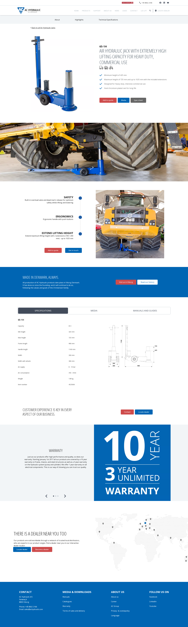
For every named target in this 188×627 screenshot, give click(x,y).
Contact (134, 11)
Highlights (79, 20)
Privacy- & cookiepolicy (120, 611)
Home (76, 11)
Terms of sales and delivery (74, 611)
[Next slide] (64, 496)
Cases (124, 11)
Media (123, 100)
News (117, 11)
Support (97, 11)
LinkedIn (152, 601)
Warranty (66, 606)
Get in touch (73, 250)
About (57, 20)
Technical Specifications (108, 20)
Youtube (152, 606)
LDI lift (144, 11)
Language (115, 615)
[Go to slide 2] (55, 496)
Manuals (66, 597)
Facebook (153, 597)
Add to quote (108, 100)
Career (114, 601)
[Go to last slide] (46, 496)
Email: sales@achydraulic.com (31, 609)
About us (108, 11)
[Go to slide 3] (57, 496)
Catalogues (67, 601)
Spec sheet (138, 100)
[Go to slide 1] (53, 496)
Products (86, 11)
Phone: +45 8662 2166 (28, 607)
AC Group (115, 606)
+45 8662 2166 (147, 3)
